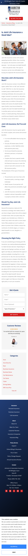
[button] (6, 18)
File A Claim (14, 453)
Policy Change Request (14, 456)
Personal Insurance (14, 408)
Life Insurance (14, 415)
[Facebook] (10, 491)
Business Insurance (14, 412)
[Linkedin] (18, 491)
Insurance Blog (10, 23)
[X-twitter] (21, 491)
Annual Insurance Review (14, 460)
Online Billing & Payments (14, 449)
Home (3, 23)
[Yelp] (14, 491)
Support (14, 446)
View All (14, 391)
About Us (14, 424)
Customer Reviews (14, 430)
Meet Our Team (14, 427)
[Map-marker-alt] (6, 491)
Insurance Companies (14, 434)
